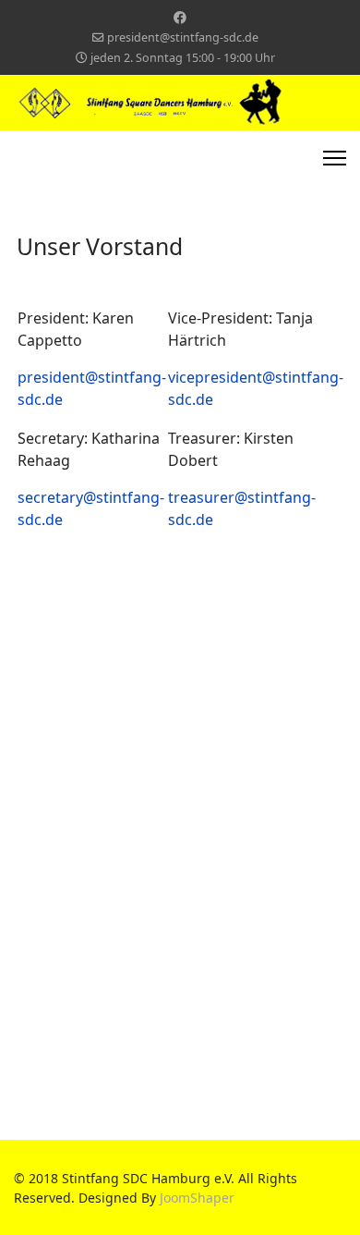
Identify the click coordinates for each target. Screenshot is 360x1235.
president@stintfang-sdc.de (182, 37)
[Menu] (334, 158)
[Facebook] (180, 17)
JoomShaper (197, 1197)
